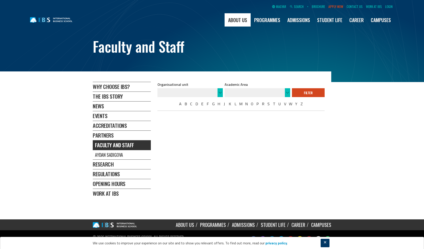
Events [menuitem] (100, 116)
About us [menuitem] (237, 19)
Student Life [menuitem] (329, 19)
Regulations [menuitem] (106, 174)
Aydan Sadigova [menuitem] (109, 154)
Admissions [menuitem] (298, 19)
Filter (308, 92)
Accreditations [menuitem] (110, 125)
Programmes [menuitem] (267, 19)
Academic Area (236, 84)
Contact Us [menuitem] (354, 7)
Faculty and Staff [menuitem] (114, 145)
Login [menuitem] (389, 7)
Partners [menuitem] (103, 135)
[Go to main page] (51, 20)
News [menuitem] (98, 106)
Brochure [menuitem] (318, 7)
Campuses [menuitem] (381, 19)
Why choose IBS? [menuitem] (111, 86)
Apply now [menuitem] (335, 7)
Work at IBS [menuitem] (374, 7)
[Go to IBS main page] (118, 225)
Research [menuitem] (103, 164)
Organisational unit (172, 84)
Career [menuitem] (356, 19)
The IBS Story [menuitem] (108, 96)
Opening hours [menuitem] (109, 184)
